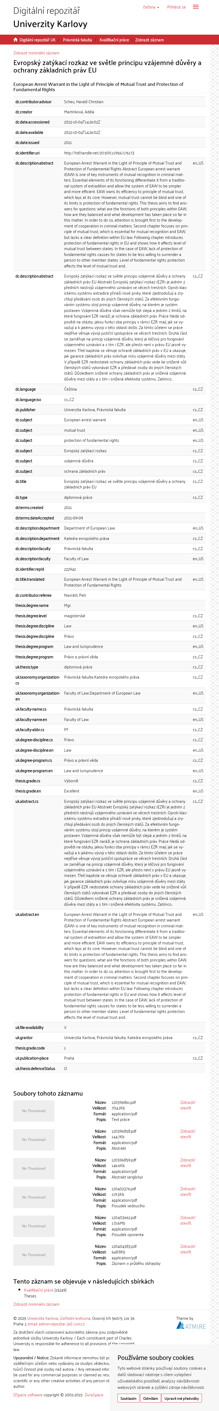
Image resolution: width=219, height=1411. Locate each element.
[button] (151, 6)
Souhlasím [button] (128, 1398)
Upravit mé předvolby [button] (182, 1398)
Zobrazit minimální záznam (36, 52)
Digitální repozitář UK (37, 39)
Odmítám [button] (150, 1398)
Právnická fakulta (77, 39)
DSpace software (27, 1394)
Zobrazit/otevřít (188, 1104)
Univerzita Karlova (42, 1318)
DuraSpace (94, 1394)
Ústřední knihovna (75, 1318)
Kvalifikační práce (114, 39)
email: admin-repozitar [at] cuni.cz (56, 1323)
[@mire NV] (191, 1324)
